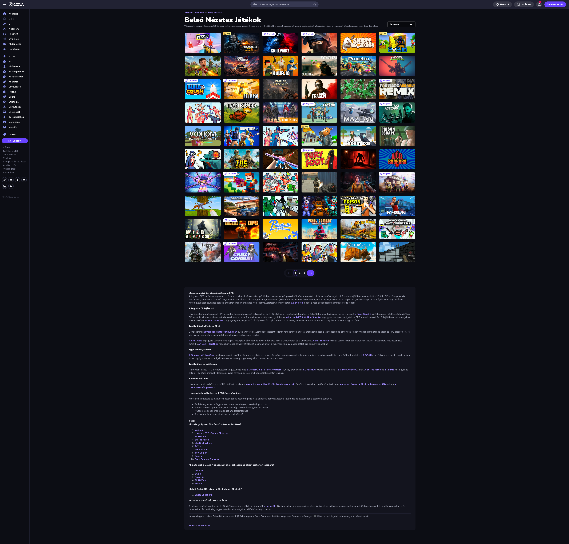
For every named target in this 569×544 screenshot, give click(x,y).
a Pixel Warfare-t (274, 369)
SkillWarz (200, 436)
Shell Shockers (203, 443)
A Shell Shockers (215, 320)
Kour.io (199, 456)
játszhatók (269, 506)
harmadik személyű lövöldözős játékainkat (270, 384)
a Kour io (389, 369)
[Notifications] (539, 4)
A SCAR (367, 355)
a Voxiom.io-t (254, 369)
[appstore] (17, 179)
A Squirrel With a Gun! (201, 355)
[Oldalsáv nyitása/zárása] (4, 4)
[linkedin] (4, 186)
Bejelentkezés (555, 4)
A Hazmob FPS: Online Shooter (304, 317)
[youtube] (11, 179)
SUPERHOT (309, 369)
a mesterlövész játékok (352, 384)
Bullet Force (202, 439)
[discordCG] (24, 179)
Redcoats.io (201, 449)
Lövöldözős (200, 12)
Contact (16, 140)
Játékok (188, 12)
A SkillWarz (195, 340)
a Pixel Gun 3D (363, 314)
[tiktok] (4, 179)
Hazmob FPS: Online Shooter (211, 433)
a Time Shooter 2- (348, 369)
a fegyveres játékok (379, 384)
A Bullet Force (320, 340)
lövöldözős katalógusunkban (220, 331)
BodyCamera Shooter (207, 459)
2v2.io (198, 446)
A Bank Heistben (208, 344)
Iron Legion (201, 452)
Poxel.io (199, 477)
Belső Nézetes (215, 12)
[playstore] (11, 186)
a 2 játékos (296, 302)
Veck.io (199, 430)
